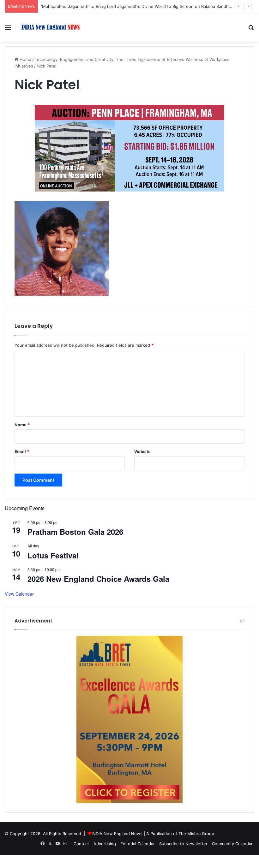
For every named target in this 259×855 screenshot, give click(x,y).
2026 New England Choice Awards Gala (98, 578)
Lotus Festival (53, 555)
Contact (81, 843)
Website (142, 451)
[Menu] (8, 29)
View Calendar (19, 594)
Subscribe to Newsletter (183, 843)
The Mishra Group (196, 833)
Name (22, 424)
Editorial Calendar (137, 843)
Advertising (104, 843)
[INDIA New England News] (51, 27)
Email (22, 451)
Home (24, 59)
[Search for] (251, 29)
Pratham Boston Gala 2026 (75, 531)
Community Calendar (232, 843)
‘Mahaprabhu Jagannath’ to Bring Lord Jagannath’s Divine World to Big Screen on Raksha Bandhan (137, 6)
